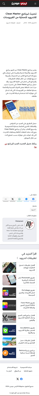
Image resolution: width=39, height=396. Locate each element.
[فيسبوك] (33, 199)
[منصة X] (12, 199)
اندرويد (33, 210)
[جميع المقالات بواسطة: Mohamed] (30, 225)
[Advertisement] (19, 46)
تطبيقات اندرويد (10, 23)
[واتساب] (19, 199)
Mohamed (19, 221)
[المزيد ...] (5, 199)
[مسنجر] (26, 199)
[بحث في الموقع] (3, 3)
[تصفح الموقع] (35, 3)
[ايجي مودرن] (20, 4)
